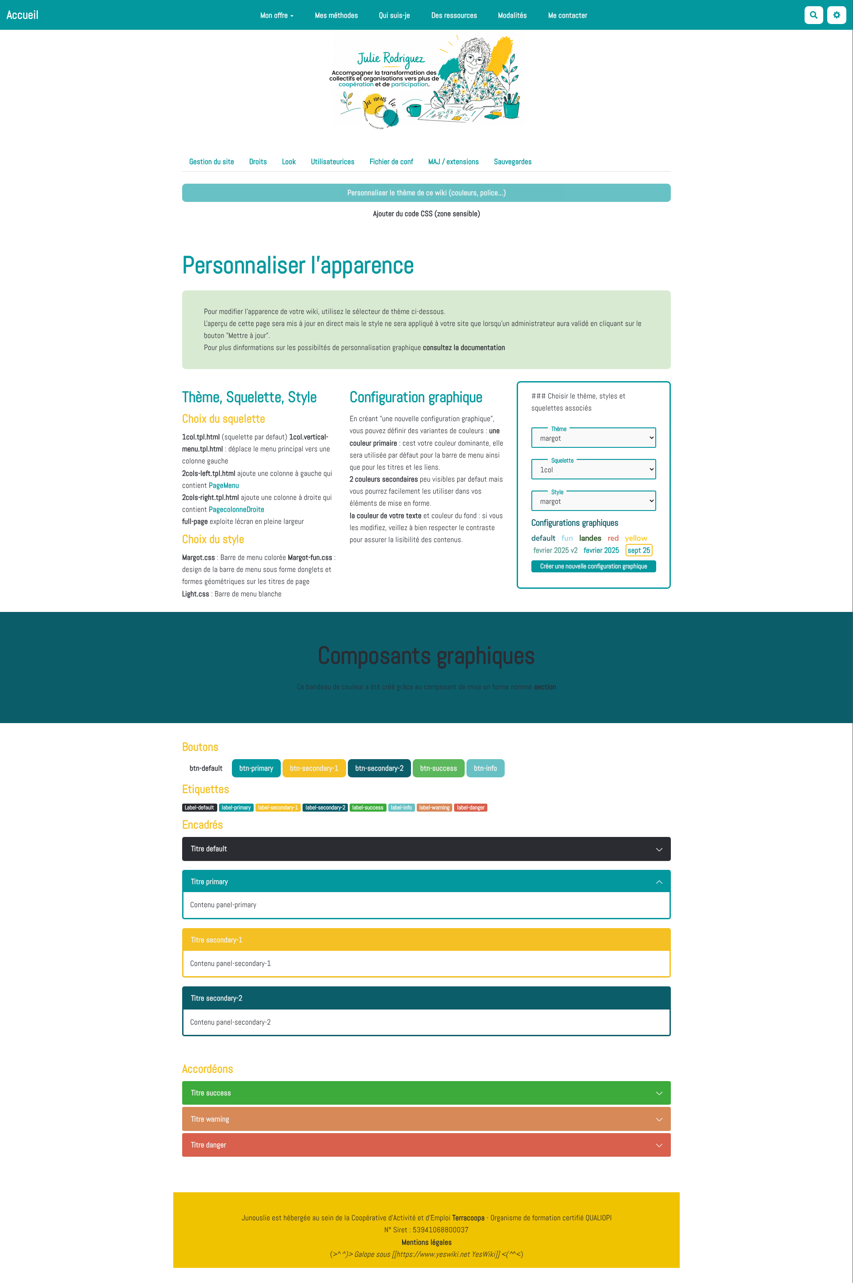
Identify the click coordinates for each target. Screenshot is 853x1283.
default (544, 538)
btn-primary (256, 768)
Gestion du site (211, 161)
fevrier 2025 (602, 550)
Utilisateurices (333, 161)
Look (289, 161)
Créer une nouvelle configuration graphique (593, 566)
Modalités (512, 15)
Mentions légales (427, 1242)
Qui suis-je (394, 15)
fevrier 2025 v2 (556, 550)
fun (568, 538)
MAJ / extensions (453, 161)
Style (557, 492)
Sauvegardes (513, 161)
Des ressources (454, 15)
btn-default (206, 768)
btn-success (438, 768)
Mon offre (274, 15)
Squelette (562, 460)
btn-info (485, 768)
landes (591, 538)
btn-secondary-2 (379, 768)
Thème (558, 429)
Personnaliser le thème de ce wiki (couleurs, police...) (426, 192)
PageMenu (224, 485)
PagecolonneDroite (236, 509)
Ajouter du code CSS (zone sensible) (426, 213)
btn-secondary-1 (314, 768)
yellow (636, 538)
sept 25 (639, 550)
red (614, 538)
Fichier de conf (391, 161)
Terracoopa (469, 1218)
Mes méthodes (336, 15)
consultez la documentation (464, 347)
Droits (258, 161)
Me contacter (567, 15)
